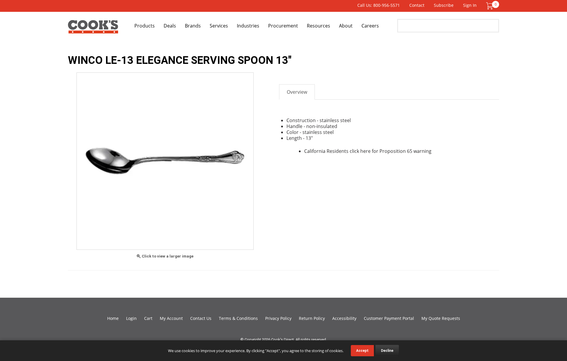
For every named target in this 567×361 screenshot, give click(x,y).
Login (131, 318)
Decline (387, 351)
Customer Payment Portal (389, 318)
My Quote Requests (440, 318)
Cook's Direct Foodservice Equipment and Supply (93, 29)
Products (144, 25)
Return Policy (312, 318)
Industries (248, 25)
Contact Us (200, 318)
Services (219, 25)
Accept (362, 351)
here (365, 151)
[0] (489, 5)
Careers (370, 25)
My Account (171, 318)
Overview (297, 92)
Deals (170, 25)
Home (113, 318)
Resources (318, 25)
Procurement (283, 25)
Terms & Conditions (238, 318)
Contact (416, 5)
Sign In (470, 5)
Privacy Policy (278, 318)
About (346, 25)
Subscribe (444, 5)
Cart (148, 318)
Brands (193, 25)
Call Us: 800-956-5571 (378, 5)
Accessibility (344, 318)
